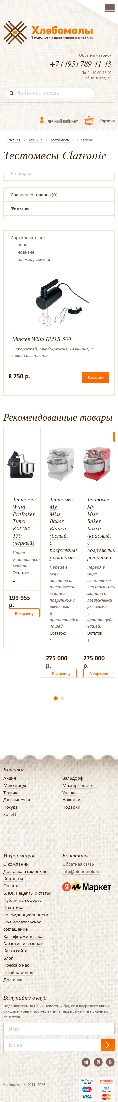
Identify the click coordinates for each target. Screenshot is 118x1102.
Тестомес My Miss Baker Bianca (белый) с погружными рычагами (66, 528)
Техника (11, 792)
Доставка (12, 980)
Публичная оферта (22, 900)
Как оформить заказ (23, 936)
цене (22, 245)
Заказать (95, 377)
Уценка (69, 792)
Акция (9, 778)
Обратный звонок (95, 55)
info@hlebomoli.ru (81, 871)
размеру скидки (33, 259)
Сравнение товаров (31, 195)
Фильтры (20, 208)
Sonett (9, 814)
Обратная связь (78, 864)
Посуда (10, 807)
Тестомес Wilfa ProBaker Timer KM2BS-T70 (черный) (24, 521)
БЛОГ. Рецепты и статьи (27, 893)
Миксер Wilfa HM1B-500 (41, 339)
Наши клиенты (18, 972)
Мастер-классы (78, 785)
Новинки (71, 800)
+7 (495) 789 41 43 (80, 63)
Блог (8, 958)
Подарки (71, 807)
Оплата (10, 886)
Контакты (13, 878)
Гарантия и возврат (22, 943)
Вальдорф (72, 778)
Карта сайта (15, 951)
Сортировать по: (28, 238)
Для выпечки (16, 800)
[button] (55, 698)
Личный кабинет (63, 121)
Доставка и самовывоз (26, 871)
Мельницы (14, 785)
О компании (16, 864)
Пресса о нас (16, 965)
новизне (25, 252)
